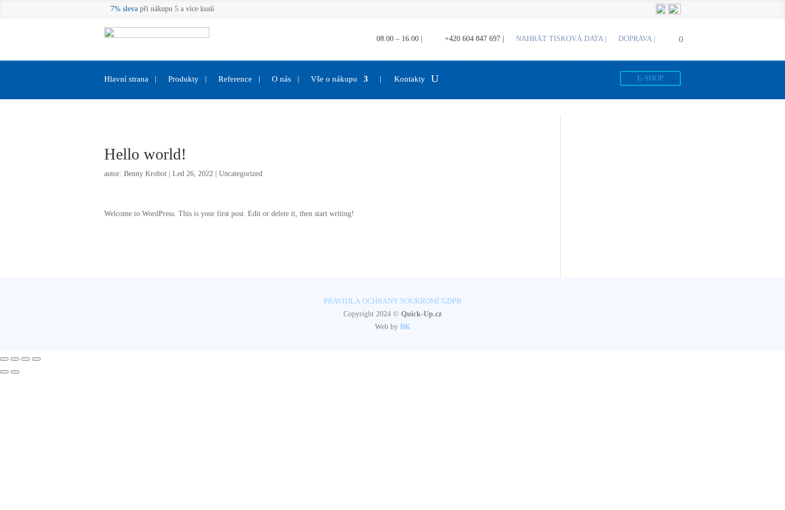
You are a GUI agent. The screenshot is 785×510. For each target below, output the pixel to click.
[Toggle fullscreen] (25, 359)
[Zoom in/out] (36, 359)
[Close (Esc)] (4, 359)
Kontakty (402, 79)
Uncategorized (240, 174)
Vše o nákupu (334, 79)
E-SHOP (650, 78)
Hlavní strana (130, 79)
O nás (285, 79)
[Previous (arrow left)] (4, 371)
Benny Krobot (145, 174)
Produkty (187, 79)
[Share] (15, 359)
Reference (239, 79)
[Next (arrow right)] (15, 371)
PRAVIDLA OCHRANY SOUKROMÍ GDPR (392, 301)
